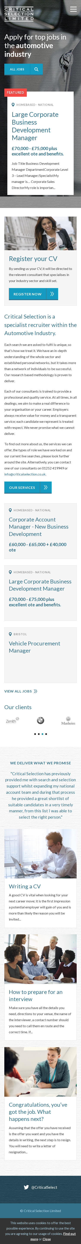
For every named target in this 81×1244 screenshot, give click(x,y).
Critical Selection (18, 14)
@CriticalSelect (44, 1187)
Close (47, 1239)
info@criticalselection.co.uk (25, 474)
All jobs (17, 69)
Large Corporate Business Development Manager (35, 125)
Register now (28, 294)
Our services (22, 487)
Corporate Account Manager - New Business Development (38, 526)
